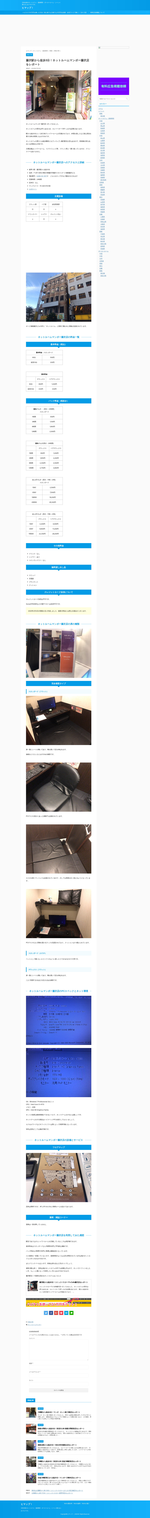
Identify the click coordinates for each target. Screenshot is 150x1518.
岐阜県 (103, 143)
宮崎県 (103, 167)
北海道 (101, 182)
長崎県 (103, 177)
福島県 (103, 207)
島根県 (103, 128)
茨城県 (103, 249)
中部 (100, 135)
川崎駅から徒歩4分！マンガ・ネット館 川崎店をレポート (59, 1412)
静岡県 (103, 158)
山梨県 (103, 140)
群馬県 (103, 246)
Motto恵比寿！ (68, 1503)
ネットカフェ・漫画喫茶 (106, 118)
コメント (32, 1338)
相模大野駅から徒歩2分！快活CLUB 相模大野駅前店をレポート (61, 1428)
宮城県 (103, 199)
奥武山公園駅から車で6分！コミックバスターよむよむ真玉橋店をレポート (57, 1490)
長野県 (103, 155)
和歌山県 (103, 222)
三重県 (103, 217)
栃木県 (103, 241)
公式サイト (33, 189)
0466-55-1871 (42, 176)
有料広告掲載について (97, 12)
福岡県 (103, 175)
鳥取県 (103, 133)
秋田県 (103, 209)
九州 (100, 160)
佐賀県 (103, 163)
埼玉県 (103, 236)
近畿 (100, 214)
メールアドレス (34, 1372)
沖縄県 (103, 170)
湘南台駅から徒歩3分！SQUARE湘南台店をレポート (57, 1445)
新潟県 (103, 148)
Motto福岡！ (78, 1503)
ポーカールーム (103, 251)
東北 (100, 197)
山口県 (103, 123)
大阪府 (103, 224)
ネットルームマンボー (34, 1324)
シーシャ (101, 111)
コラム (100, 108)
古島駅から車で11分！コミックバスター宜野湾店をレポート (52, 1493)
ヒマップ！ (28, 7)
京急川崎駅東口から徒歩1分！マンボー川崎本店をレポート (59, 1478)
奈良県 (103, 226)
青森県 (103, 212)
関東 (100, 113)
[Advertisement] (75, 30)
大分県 (103, 165)
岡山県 (103, 126)
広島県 (103, 131)
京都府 (103, 219)
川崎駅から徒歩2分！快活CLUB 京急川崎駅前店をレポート (59, 1461)
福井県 (103, 153)
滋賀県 (103, 229)
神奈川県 (30, 1322)
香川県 (103, 192)
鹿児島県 (103, 180)
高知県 (103, 194)
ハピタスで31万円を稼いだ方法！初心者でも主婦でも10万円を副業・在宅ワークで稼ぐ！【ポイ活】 (54, 12)
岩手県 (103, 204)
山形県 (103, 202)
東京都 (103, 116)
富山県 (103, 138)
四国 (100, 185)
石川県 (103, 150)
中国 (100, 121)
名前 (31, 1363)
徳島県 (103, 187)
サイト (31, 1380)
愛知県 (103, 145)
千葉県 (103, 234)
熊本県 (103, 172)
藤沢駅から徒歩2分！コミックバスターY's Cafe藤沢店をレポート (63, 1282)
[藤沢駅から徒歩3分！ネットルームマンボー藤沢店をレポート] (66, 1313)
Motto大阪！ (86, 1503)
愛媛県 (103, 190)
